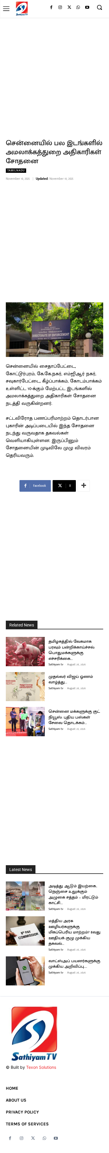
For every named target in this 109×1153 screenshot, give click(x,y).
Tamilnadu (16, 170)
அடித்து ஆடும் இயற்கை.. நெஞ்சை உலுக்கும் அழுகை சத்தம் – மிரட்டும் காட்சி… (73, 894)
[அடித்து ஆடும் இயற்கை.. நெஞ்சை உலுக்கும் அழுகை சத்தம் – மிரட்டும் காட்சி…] (25, 896)
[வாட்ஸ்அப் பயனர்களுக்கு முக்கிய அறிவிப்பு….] (25, 971)
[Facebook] (51, 7)
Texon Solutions (41, 1067)
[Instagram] (60, 7)
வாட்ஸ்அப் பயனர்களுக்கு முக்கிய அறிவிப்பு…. (74, 963)
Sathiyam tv (56, 664)
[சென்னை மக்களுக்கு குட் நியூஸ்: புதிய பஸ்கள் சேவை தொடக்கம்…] (25, 721)
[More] (84, 486)
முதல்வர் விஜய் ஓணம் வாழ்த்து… (71, 679)
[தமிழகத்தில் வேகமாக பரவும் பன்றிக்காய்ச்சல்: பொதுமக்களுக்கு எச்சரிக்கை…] (25, 651)
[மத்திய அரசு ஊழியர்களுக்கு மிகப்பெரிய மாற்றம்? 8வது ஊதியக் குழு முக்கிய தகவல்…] (25, 931)
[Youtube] (87, 7)
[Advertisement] (54, 75)
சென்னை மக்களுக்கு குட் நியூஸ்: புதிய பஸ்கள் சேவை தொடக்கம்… (74, 717)
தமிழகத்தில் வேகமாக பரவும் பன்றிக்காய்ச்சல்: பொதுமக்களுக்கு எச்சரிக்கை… (72, 650)
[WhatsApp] (78, 7)
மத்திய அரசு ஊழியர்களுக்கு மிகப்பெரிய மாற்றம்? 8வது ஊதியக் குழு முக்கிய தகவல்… (75, 932)
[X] (69, 7)
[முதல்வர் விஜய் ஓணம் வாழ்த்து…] (25, 686)
